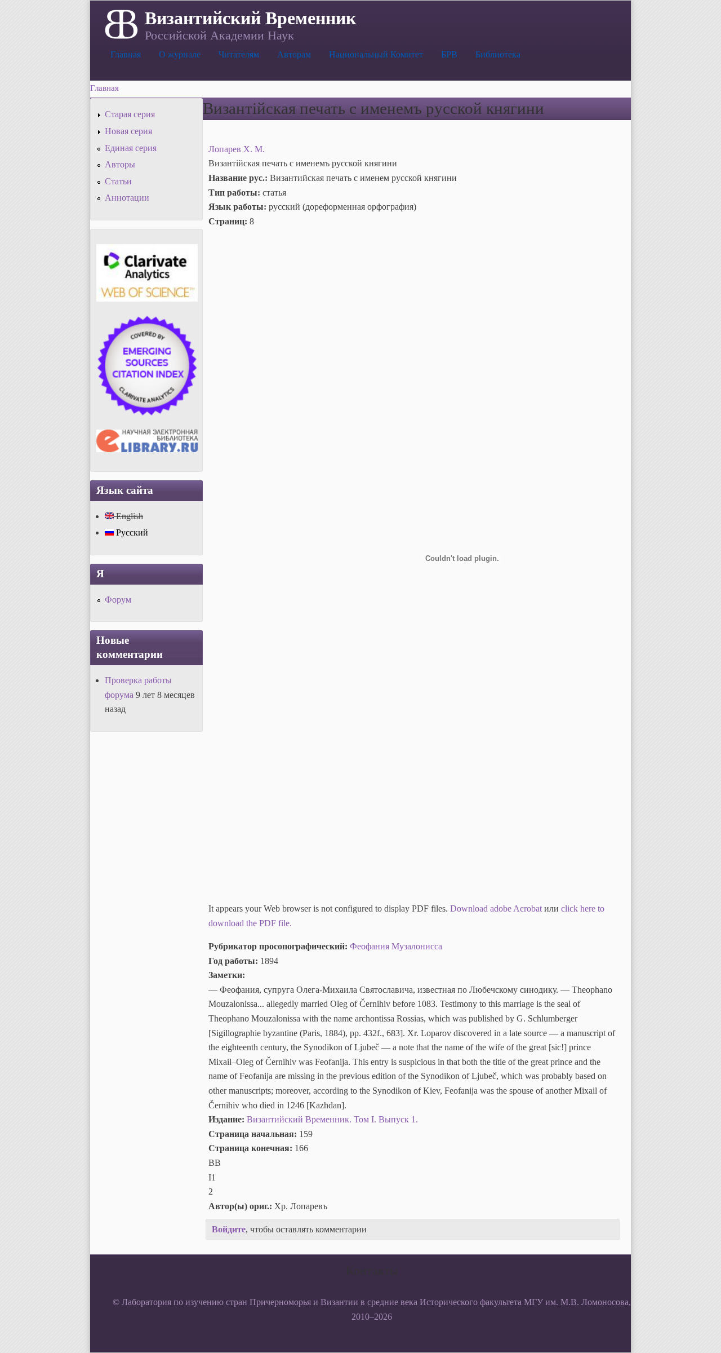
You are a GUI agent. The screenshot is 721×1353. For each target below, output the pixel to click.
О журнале (180, 54)
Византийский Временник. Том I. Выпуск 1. (332, 1119)
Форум (118, 599)
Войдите (229, 1229)
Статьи (118, 181)
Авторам (294, 54)
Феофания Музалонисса (396, 946)
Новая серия (128, 131)
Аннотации (127, 197)
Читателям (239, 54)
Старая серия (130, 114)
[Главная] (120, 23)
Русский (131, 532)
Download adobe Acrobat (497, 908)
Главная (125, 54)
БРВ (449, 54)
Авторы (120, 164)
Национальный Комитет (376, 54)
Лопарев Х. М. (236, 149)
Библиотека (497, 54)
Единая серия (131, 148)
